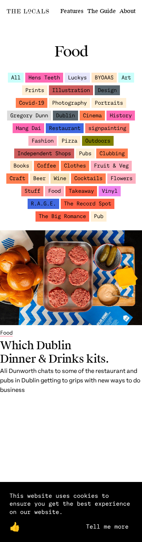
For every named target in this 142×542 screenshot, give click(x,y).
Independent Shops (44, 153)
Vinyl (110, 190)
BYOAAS (104, 77)
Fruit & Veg (111, 165)
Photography (69, 102)
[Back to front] (27, 12)
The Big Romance (62, 216)
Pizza (69, 140)
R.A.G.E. (43, 203)
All (16, 77)
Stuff (32, 190)
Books (21, 165)
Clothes (75, 165)
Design (107, 90)
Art (126, 77)
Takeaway (81, 190)
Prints (34, 90)
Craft (17, 178)
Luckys (77, 77)
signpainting (107, 127)
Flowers (121, 178)
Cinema (92, 115)
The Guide (101, 11)
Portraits (109, 102)
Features (72, 11)
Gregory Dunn (29, 115)
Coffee (46, 165)
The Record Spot (87, 203)
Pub (98, 216)
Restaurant (64, 127)
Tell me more (107, 526)
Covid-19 (31, 102)
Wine (60, 178)
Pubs (85, 153)
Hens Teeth (44, 77)
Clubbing (112, 153)
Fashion (43, 140)
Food (54, 190)
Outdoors (97, 140)
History (121, 115)
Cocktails (88, 178)
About (128, 11)
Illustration (71, 90)
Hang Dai (28, 127)
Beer (39, 178)
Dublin (65, 115)
